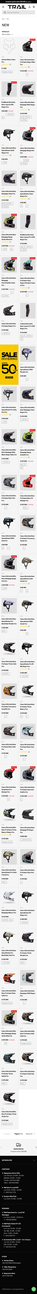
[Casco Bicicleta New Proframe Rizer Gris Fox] (9, 482)
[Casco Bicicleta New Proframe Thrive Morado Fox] (28, 937)
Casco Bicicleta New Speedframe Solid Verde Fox (27, 578)
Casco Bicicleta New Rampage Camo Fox (9, 192)
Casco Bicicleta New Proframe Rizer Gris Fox (9, 498)
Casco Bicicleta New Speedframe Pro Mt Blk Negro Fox (27, 664)
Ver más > (28, 2)
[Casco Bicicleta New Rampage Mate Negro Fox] (28, 89)
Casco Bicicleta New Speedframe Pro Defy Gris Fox (9, 409)
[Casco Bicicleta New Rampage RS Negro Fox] (28, 814)
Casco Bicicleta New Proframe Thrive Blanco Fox (27, 706)
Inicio (3, 19)
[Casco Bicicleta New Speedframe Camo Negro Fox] (28, 178)
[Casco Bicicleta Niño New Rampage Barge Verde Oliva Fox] (9, 1018)
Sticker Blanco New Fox (8, 61)
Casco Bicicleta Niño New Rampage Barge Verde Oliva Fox (9, 1033)
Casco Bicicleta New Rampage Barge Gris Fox (27, 150)
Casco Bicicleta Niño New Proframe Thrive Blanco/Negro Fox (9, 829)
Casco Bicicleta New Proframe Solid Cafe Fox (27, 1073)
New (8, 19)
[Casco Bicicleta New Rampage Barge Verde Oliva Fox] (9, 221)
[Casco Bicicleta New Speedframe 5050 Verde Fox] (28, 606)
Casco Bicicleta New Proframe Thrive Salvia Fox (9, 1073)
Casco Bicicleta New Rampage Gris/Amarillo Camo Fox (9, 281)
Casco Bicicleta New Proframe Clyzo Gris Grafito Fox (27, 789)
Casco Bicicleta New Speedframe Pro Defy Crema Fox (9, 872)
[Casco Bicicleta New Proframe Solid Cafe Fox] (28, 1058)
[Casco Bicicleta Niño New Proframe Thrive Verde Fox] (9, 1098)
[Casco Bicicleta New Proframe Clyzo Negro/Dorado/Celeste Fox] (28, 265)
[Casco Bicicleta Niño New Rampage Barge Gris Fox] (9, 563)
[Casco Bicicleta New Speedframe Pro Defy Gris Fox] (9, 394)
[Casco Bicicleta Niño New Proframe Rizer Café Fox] (9, 977)
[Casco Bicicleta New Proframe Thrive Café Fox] (9, 648)
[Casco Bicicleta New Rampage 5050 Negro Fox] (28, 978)
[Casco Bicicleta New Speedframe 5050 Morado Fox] (28, 354)
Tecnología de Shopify (17, 1289)
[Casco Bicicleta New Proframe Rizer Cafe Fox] (9, 731)
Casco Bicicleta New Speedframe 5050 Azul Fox (9, 538)
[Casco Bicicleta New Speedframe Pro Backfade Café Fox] (9, 937)
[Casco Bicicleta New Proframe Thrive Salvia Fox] (9, 1058)
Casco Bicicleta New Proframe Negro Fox (9, 325)
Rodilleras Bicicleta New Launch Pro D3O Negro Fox (27, 237)
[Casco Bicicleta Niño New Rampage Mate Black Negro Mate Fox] (9, 437)
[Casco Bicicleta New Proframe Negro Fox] (9, 310)
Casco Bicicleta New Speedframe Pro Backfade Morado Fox (9, 621)
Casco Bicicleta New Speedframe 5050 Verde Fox (27, 621)
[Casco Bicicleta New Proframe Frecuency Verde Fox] (28, 523)
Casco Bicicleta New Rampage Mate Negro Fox (27, 104)
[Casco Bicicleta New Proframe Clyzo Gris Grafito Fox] (28, 774)
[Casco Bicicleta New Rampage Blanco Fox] (9, 897)
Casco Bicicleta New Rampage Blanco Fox (9, 911)
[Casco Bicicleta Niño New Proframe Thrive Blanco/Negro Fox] (9, 814)
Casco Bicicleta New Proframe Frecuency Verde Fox (27, 538)
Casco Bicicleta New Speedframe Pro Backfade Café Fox (9, 952)
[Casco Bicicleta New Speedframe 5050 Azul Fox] (9, 523)
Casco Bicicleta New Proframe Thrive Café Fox (9, 663)
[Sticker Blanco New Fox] (9, 46)
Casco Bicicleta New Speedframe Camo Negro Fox (27, 193)
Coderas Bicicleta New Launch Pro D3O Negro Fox (27, 326)
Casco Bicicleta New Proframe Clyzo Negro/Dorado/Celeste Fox (27, 281)
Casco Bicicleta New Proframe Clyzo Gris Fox (27, 872)
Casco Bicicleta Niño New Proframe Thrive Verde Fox (9, 1114)
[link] (7, 1134)
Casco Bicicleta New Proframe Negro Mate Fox (27, 62)
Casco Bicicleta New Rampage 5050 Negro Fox (27, 993)
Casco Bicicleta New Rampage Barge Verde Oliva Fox (9, 237)
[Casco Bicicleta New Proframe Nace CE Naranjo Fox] (28, 482)
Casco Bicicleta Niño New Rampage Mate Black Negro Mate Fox (9, 452)
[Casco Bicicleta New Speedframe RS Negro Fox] (28, 897)
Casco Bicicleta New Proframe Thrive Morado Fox (27, 953)
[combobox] (18, 12)
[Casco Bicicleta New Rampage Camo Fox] (9, 178)
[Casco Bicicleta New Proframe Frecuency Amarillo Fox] (9, 691)
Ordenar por (5, 31)
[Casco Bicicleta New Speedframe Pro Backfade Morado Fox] (9, 606)
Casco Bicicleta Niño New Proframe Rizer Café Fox (9, 993)
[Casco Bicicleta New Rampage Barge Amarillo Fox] (28, 437)
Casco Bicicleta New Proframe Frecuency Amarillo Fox (9, 706)
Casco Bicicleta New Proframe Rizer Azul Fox (27, 746)
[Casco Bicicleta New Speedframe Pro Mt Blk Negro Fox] (28, 648)
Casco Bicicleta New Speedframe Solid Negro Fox (9, 150)
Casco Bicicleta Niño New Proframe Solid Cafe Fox (27, 1033)
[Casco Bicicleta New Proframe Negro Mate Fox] (28, 46)
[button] (34, 7)
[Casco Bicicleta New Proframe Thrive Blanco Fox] (28, 691)
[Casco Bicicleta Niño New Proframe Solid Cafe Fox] (28, 1018)
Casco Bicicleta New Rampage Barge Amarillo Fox (27, 452)
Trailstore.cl (9, 1289)
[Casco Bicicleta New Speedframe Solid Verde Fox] (28, 563)
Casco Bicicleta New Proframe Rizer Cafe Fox (9, 746)
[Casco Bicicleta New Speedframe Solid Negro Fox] (9, 135)
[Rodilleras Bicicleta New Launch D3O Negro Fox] (9, 89)
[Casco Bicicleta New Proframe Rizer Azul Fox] (28, 731)
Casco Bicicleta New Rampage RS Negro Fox (27, 829)
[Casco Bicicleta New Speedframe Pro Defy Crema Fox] (9, 857)
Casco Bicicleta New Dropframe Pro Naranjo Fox (9, 789)
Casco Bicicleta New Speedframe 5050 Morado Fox (27, 369)
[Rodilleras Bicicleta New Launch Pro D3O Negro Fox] (28, 221)
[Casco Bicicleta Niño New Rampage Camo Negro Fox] (28, 394)
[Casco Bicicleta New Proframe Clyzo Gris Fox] (28, 857)
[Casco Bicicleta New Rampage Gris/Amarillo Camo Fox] (9, 265)
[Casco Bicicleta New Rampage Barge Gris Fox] (28, 135)
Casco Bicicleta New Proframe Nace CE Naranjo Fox (27, 498)
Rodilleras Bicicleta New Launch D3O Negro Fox (8, 104)
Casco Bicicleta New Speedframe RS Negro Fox (27, 912)
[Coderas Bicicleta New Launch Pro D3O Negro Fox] (28, 310)
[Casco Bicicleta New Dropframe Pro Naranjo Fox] (9, 774)
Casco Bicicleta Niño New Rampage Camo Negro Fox (27, 409)
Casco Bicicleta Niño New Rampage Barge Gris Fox (9, 578)
